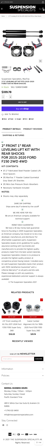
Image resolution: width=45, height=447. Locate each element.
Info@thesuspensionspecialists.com (18, 414)
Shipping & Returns (13, 135)
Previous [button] (4, 41)
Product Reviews (32, 129)
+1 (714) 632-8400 (7, 2)
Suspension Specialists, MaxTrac (16, 79)
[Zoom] (40, 61)
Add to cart (11, 317)
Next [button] (40, 41)
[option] (22, 43)
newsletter (22, 354)
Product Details (12, 129)
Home (3, 16)
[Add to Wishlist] (20, 299)
